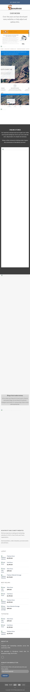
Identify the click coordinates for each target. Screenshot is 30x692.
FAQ (15, 687)
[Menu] (2, 7)
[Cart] (28, 7)
